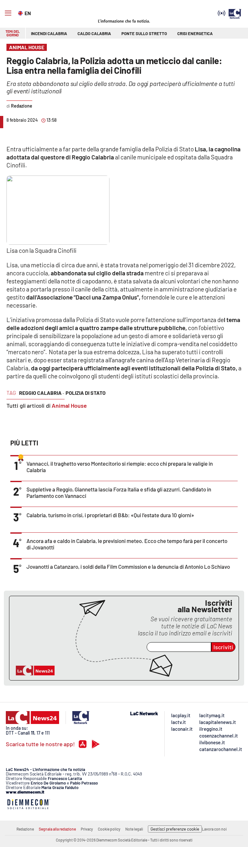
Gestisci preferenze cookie (174, 829)
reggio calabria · (41, 393)
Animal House (69, 405)
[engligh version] (21, 12)
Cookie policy (109, 829)
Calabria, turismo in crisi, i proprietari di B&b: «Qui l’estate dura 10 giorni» (110, 515)
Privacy (87, 829)
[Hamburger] (8, 13)
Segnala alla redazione (57, 829)
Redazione (25, 829)
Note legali (134, 829)
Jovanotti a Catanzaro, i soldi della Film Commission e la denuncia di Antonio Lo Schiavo (128, 566)
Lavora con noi (214, 829)
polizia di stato (86, 393)
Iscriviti (223, 647)
